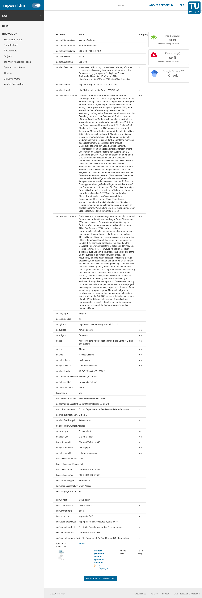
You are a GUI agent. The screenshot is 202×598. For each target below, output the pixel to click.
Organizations (11, 45)
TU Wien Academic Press (17, 61)
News (5, 26)
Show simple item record (100, 578)
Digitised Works (12, 78)
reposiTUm (14, 5)
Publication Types (13, 39)
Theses (8, 73)
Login (5, 15)
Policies (154, 593)
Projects (8, 56)
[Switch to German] (36, 5)
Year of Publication (14, 84)
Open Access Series (14, 67)
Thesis (82, 543)
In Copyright (103, 567)
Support (165, 593)
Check (173, 75)
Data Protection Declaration (187, 593)
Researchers (10, 50)
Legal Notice (140, 593)
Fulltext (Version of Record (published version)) (99, 556)
